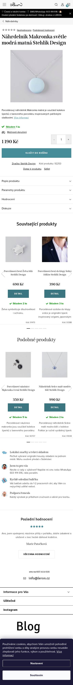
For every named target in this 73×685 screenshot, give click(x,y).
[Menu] (4, 4)
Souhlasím (36, 675)
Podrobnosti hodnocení (43, 30)
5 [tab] (44, 328)
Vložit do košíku (36, 153)
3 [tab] (36, 328)
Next (70, 273)
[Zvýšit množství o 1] (68, 139)
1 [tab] (28, 328)
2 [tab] (32, 328)
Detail (18, 293)
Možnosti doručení (17, 132)
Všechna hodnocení (36, 554)
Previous (3, 273)
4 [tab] (40, 328)
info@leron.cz (39, 578)
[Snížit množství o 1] (54, 139)
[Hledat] (56, 4)
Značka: (24, 163)
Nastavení (36, 663)
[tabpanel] (18, 278)
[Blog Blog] (36, 628)
